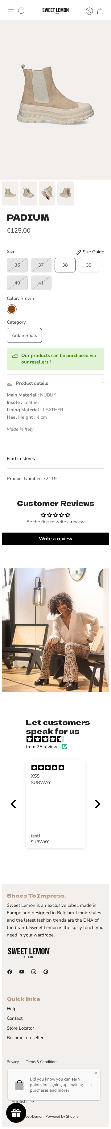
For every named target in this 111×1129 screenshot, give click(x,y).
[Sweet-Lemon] (55, 11)
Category (16, 322)
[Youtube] (22, 971)
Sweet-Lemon (31, 1116)
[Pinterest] (46, 971)
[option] (55, 100)
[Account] (86, 11)
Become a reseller (25, 1038)
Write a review (55, 538)
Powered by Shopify (62, 1116)
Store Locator (20, 1028)
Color (20, 298)
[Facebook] (10, 971)
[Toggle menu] (11, 11)
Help (12, 1009)
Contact (15, 1018)
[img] (58, 739)
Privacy (13, 1061)
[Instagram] (34, 971)
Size (11, 251)
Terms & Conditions (42, 1061)
